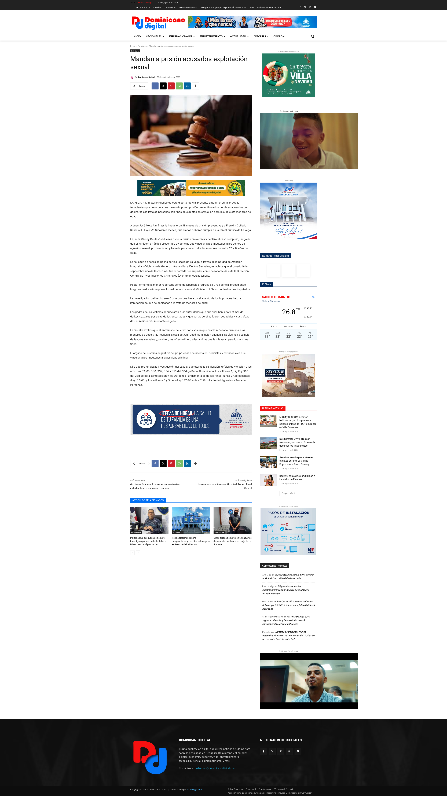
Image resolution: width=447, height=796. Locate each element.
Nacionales (177, 532)
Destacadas (136, 532)
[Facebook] (300, 7)
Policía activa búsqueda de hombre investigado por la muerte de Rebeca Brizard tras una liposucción (148, 541)
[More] (195, 85)
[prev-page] (132, 553)
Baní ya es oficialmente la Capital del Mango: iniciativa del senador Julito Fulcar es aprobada (288, 605)
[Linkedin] (187, 85)
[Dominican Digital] (132, 77)
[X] (163, 85)
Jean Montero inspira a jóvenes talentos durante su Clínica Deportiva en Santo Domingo (296, 461)
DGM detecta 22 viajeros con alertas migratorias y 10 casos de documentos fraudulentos (297, 442)
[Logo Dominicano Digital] (158, 23)
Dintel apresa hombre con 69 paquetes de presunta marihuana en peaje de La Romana (233, 541)
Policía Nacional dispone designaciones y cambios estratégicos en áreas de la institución (191, 541)
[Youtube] (315, 7)
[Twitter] (305, 7)
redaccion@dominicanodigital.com (215, 768)
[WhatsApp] (179, 85)
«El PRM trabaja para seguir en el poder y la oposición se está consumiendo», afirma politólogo (286, 620)
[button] (312, 36)
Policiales (142, 45)
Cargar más (287, 493)
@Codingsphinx (194, 789)
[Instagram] (310, 7)
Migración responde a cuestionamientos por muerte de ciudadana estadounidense (285, 590)
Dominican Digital (146, 77)
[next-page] (138, 553)
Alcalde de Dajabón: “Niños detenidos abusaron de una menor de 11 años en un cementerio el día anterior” (288, 635)
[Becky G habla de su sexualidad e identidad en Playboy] (268, 480)
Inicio (132, 45)
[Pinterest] (171, 85)
